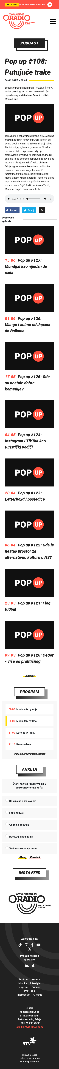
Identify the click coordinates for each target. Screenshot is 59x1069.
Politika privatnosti (29, 1061)
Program (29, 691)
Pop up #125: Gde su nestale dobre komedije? (27, 382)
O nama (37, 994)
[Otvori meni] (53, 21)
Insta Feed (29, 872)
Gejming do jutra (19, 824)
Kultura (36, 979)
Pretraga (29, 990)
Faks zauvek (16, 812)
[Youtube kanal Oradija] (38, 945)
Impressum (23, 994)
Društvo (23, 979)
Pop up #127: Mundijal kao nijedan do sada (26, 266)
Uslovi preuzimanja (30, 1058)
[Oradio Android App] (27, 966)
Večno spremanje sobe (23, 848)
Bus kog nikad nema (21, 836)
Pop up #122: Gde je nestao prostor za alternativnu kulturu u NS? (29, 551)
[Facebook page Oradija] (32, 945)
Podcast (36, 987)
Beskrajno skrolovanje (22, 801)
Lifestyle (35, 983)
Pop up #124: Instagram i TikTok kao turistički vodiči (25, 440)
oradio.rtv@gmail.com (29, 1026)
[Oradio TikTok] (20, 945)
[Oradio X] (29, 949)
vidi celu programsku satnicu (29, 753)
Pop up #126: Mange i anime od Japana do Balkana (27, 324)
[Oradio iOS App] (33, 966)
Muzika (22, 983)
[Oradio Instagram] (26, 945)
